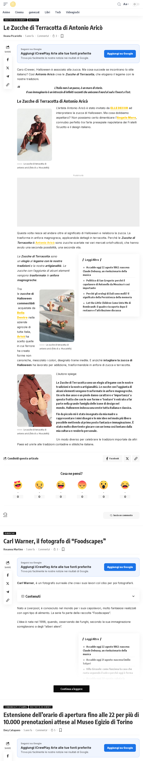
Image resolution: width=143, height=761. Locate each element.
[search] (119, 4)
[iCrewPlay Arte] (12, 4)
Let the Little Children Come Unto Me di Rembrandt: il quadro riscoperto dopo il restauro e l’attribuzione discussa (107, 306)
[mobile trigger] (6, 4)
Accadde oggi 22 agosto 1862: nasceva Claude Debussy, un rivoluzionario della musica (106, 271)
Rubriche (10, 533)
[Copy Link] (7, 85)
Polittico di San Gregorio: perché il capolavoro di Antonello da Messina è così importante (106, 284)
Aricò (21, 336)
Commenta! (43, 35)
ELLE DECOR (119, 108)
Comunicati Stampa (16, 707)
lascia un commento (123, 515)
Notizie (33, 20)
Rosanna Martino (13, 549)
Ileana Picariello (12, 35)
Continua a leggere (71, 688)
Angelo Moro (126, 117)
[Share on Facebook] (7, 59)
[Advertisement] (78, 202)
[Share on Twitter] (7, 68)
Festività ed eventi (15, 20)
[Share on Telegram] (7, 76)
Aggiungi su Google (120, 53)
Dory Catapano (11, 730)
